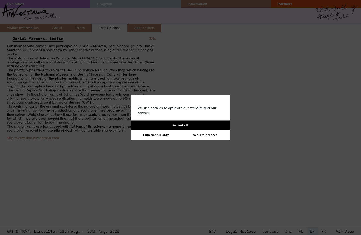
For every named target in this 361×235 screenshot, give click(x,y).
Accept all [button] (180, 125)
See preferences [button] (205, 135)
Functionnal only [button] (156, 135)
